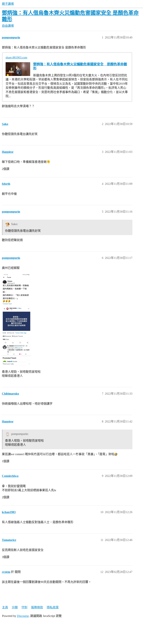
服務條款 (37, 607)
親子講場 (8, 3)
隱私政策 (53, 607)
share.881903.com (16, 57)
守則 (24, 607)
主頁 (5, 607)
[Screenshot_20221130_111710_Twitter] (16, 319)
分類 (15, 607)
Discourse (23, 615)
